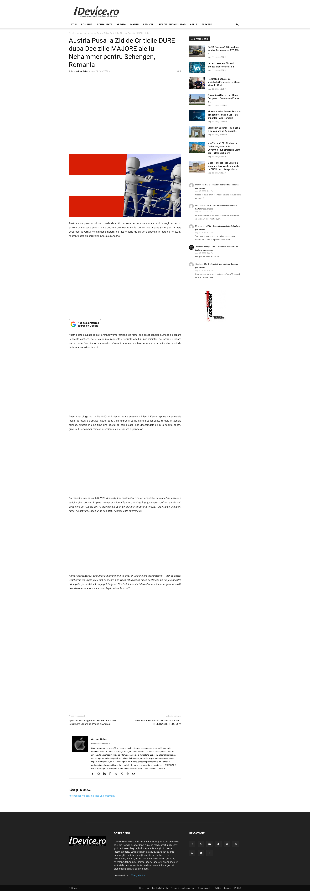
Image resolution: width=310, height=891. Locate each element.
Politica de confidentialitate (183, 888)
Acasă (71, 33)
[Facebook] (94, 774)
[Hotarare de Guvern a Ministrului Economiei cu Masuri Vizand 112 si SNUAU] (197, 83)
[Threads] (209, 853)
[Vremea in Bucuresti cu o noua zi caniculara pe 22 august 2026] (197, 131)
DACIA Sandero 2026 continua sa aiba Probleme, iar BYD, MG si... (223, 50)
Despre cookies (205, 888)
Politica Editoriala (160, 888)
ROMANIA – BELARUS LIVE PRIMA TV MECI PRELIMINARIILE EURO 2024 (158, 722)
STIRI (74, 24)
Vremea (121, 24)
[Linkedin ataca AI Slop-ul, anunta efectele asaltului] (197, 67)
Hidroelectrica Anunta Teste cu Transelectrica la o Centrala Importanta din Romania (224, 114)
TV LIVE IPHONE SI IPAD (172, 24)
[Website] (128, 774)
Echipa (218, 888)
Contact (227, 888)
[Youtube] (134, 774)
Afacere (207, 24)
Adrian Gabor (82, 71)
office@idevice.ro (139, 875)
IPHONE (237, 888)
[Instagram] (99, 774)
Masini (134, 24)
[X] (123, 774)
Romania (86, 24)
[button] (237, 24)
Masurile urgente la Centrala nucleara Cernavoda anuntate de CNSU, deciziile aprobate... (223, 166)
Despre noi (144, 888)
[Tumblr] (117, 774)
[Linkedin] (105, 774)
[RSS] (218, 844)
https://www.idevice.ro (100, 744)
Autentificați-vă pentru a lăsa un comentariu (92, 795)
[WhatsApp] (192, 853)
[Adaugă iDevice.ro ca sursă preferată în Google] (125, 324)
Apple (193, 24)
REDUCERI (148, 24)
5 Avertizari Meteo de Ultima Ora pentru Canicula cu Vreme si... (223, 98)
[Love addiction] (215, 321)
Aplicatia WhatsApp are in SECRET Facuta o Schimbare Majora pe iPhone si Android (92, 722)
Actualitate (104, 24)
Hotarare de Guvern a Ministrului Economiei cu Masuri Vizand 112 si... (224, 82)
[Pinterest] (111, 774)
